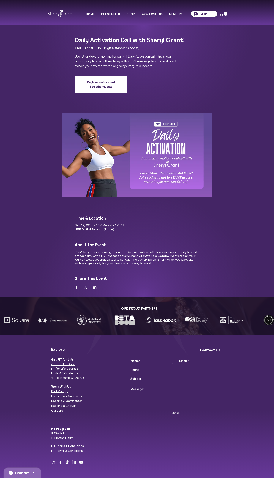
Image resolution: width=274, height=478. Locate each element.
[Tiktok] (67, 462)
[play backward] (4, 320)
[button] (110, 14)
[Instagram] (53, 462)
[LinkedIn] (74, 462)
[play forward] (269, 320)
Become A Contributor (66, 401)
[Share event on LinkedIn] (95, 287)
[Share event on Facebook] (76, 287)
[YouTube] (81, 462)
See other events (101, 86)
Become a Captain (63, 406)
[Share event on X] (85, 287)
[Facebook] (60, 462)
